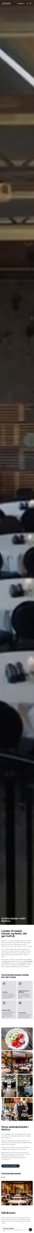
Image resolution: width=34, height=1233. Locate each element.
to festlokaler (22, 963)
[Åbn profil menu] (27, 3)
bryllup (29, 959)
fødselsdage (29, 961)
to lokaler (7, 1134)
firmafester (6, 963)
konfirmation (6, 961)
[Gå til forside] (6, 3)
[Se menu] (31, 3)
